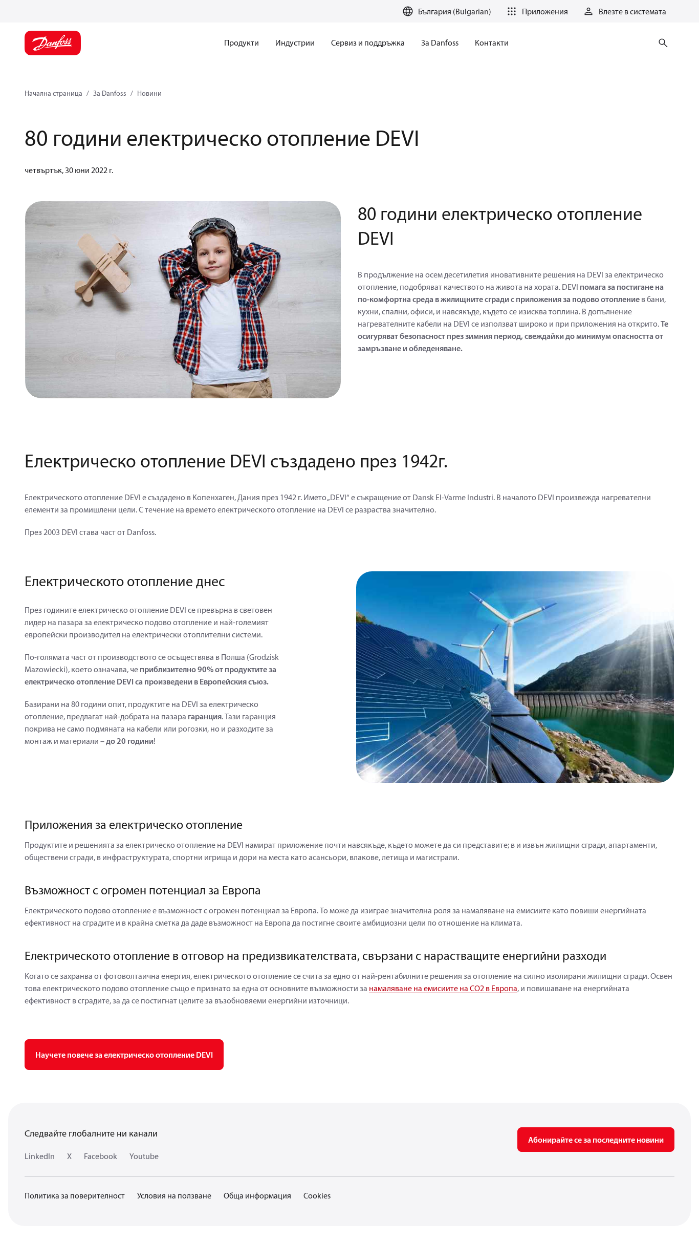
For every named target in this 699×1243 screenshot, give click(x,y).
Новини (149, 93)
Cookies (317, 1195)
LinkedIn (40, 1156)
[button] (536, 11)
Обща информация (257, 1195)
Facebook (100, 1156)
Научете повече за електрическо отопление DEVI (124, 1054)
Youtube (144, 1156)
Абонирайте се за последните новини (596, 1139)
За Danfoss (109, 93)
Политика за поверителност (75, 1195)
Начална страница (53, 93)
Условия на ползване (174, 1195)
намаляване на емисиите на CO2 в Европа (443, 988)
